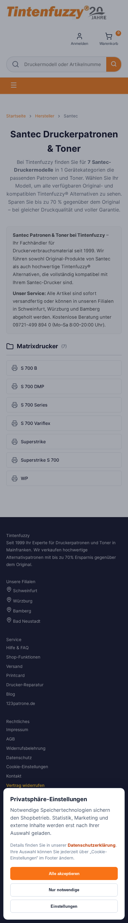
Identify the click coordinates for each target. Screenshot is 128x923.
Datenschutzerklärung (92, 845)
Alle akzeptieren (64, 873)
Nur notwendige (64, 889)
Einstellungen (64, 906)
